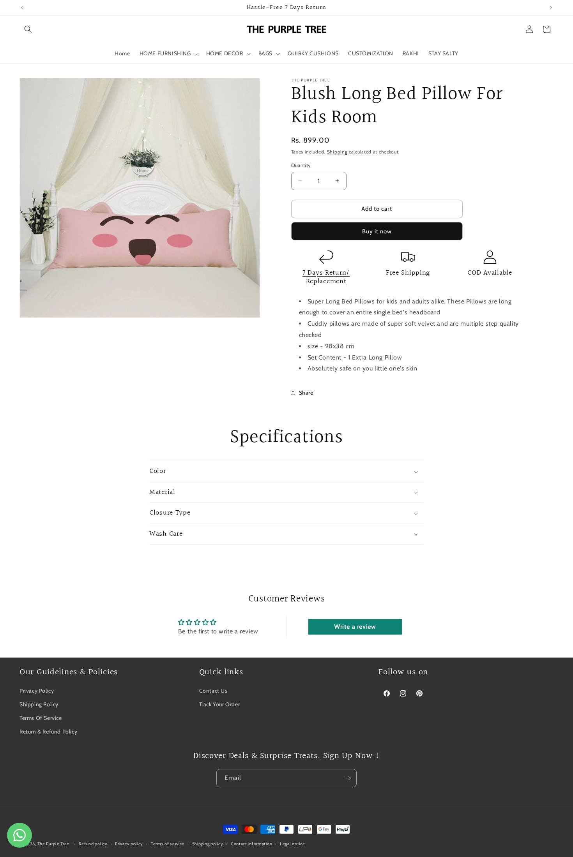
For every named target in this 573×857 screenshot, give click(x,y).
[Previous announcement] (22, 7)
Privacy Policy (36, 690)
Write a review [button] (355, 627)
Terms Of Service (40, 717)
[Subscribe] (347, 778)
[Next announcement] (550, 7)
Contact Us (213, 690)
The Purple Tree (53, 843)
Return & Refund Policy (48, 731)
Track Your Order (219, 704)
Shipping (337, 152)
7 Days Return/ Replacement (326, 277)
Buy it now (377, 231)
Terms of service (167, 843)
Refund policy (93, 843)
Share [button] (306, 392)
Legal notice (292, 843)
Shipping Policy (38, 704)
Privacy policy (129, 843)
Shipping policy (207, 843)
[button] (28, 29)
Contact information (251, 843)
